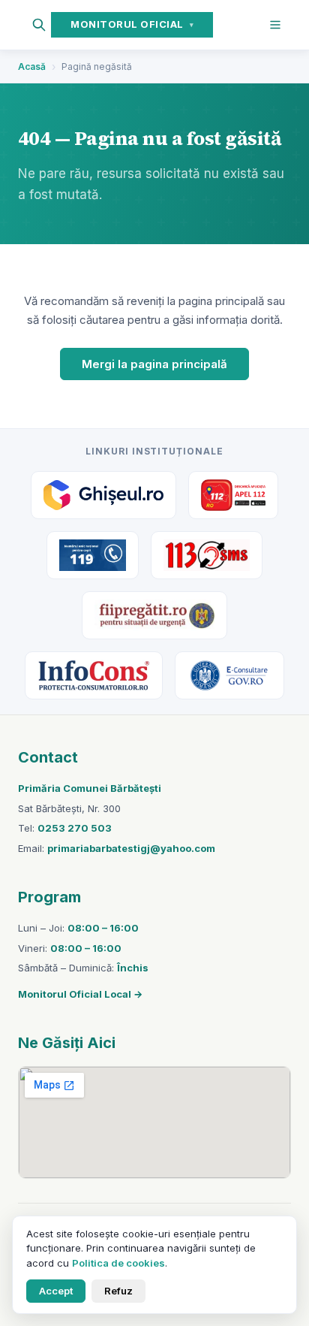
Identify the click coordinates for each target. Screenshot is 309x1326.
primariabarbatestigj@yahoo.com (131, 848)
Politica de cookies (118, 1263)
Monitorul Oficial (132, 24)
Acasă (32, 66)
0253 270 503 (75, 828)
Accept (56, 1291)
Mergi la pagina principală (154, 364)
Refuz (118, 1291)
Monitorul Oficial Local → (80, 994)
